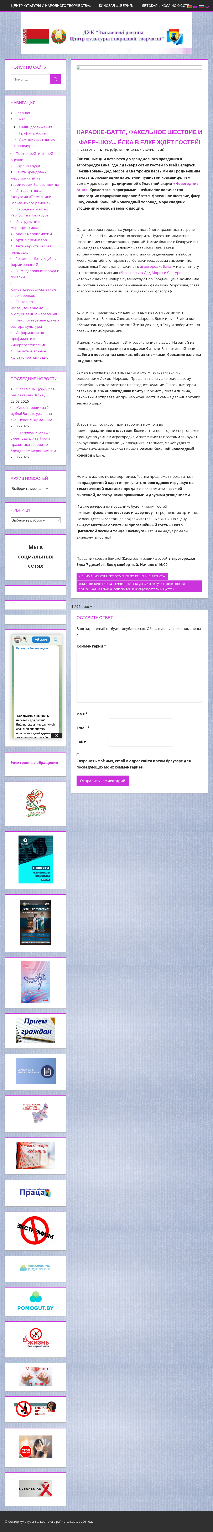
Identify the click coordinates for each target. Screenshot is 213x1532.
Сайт (81, 742)
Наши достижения (35, 127)
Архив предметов (31, 239)
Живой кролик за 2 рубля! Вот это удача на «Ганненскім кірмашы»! (31, 413)
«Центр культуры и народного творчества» (50, 5)
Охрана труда (28, 165)
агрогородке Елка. (156, 266)
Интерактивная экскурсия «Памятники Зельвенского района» (31, 196)
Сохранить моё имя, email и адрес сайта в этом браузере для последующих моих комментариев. (134, 764)
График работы (32, 133)
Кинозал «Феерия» (116, 5)
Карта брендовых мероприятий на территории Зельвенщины (35, 178)
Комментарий (91, 646)
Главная (23, 112)
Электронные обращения (34, 762)
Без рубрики (113, 149)
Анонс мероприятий (34, 233)
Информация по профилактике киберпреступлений (29, 338)
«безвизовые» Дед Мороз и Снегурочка (153, 272)
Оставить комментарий (148, 149)
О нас (20, 119)
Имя (82, 714)
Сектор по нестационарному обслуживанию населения (34, 307)
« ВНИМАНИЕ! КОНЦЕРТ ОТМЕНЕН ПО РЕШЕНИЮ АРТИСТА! (122, 576)
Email (83, 728)
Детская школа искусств (165, 5)
